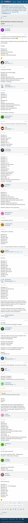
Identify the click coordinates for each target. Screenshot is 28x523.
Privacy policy (12, 519)
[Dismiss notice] (25, 6)
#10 (26, 255)
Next (14, 502)
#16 (26, 388)
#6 (26, 154)
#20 (26, 479)
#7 (26, 190)
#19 (26, 464)
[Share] (25, 34)
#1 (26, 34)
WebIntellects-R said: (6, 391)
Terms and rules (4, 519)
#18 (26, 449)
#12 (26, 320)
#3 (26, 90)
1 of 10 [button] (10, 502)
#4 (26, 121)
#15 (26, 374)
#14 (26, 362)
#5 (26, 132)
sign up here (9, 12)
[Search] (26, 1)
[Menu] (2, 2)
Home (20, 519)
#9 (26, 229)
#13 (26, 333)
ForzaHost (4, 25)
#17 (26, 419)
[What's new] (23, 1)
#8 (26, 217)
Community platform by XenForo (12, 521)
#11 (26, 285)
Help (17, 519)
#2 (26, 67)
